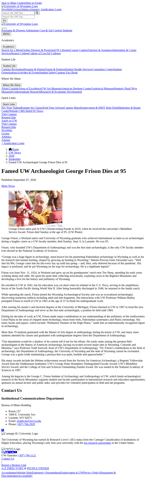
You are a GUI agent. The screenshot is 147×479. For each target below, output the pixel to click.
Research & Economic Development (61, 91)
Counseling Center (102, 69)
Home (15, 149)
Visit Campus (9, 114)
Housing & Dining (34, 69)
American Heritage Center (76, 88)
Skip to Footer (34, 2)
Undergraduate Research (27, 91)
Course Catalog (79, 50)
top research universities (97, 442)
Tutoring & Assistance (100, 50)
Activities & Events (28, 72)
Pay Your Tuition (11, 107)
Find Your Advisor (53, 107)
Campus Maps (72, 107)
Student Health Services (78, 69)
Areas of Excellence (30, 88)
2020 (11, 155)
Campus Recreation (12, 69)
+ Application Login (50, 9)
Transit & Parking (55, 69)
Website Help (24, 472)
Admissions (33, 30)
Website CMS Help (20, 110)
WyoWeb (6, 9)
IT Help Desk (110, 107)
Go (4, 20)
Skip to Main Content (13, 2)
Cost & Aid (46, 30)
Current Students (62, 30)
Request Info (8, 117)
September (15, 159)
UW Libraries (62, 50)
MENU (6, 34)
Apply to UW (9, 120)
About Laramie (10, 88)
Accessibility (25, 475)
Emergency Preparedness (46, 472)
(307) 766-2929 (26, 424)
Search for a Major (12, 50)
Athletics (25, 9)
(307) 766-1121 (27, 455)
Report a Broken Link (13, 465)
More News (8, 185)
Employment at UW (71, 472)
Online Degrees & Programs (39, 50)
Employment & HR (91, 107)
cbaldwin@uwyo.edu (29, 420)
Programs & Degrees (13, 30)
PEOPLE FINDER (38, 468)
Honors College (20, 53)
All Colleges (54, 53)
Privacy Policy (91, 472)
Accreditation (9, 472)
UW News (37, 110)
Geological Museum (102, 88)
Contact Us (7, 458)
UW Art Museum (51, 88)
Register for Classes (32, 107)
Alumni (34, 9)
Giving (16, 9)
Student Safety (47, 72)
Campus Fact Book (67, 72)
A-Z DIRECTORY (12, 468)
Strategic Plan (121, 88)
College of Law (38, 53)
